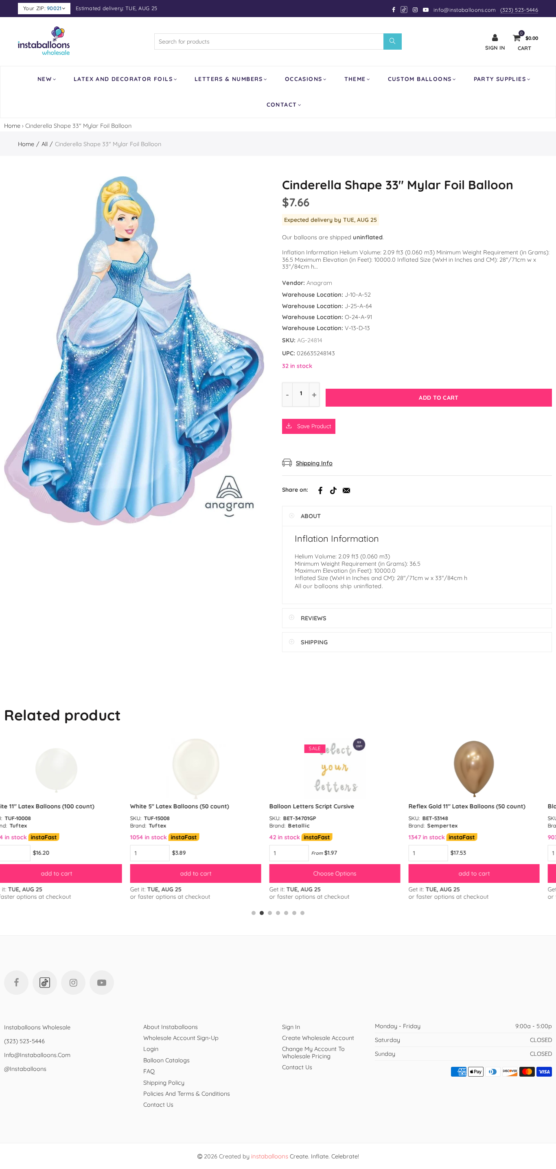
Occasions (303, 79)
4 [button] (278, 913)
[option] (69, 819)
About (311, 516)
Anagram (319, 283)
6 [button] (294, 913)
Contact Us (158, 1104)
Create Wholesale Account (318, 1038)
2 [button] (262, 913)
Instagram (73, 982)
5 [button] (286, 913)
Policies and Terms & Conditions (186, 1093)
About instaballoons (170, 1027)
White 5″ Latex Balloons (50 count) (53, 806)
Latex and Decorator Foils (123, 79)
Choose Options (208, 873)
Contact (282, 104)
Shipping (314, 642)
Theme (355, 79)
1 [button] (254, 913)
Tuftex (31, 825)
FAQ (149, 1071)
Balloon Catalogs (166, 1060)
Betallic (173, 825)
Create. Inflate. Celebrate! (305, 1156)
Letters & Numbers (229, 79)
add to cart (69, 873)
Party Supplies (500, 79)
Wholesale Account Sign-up (181, 1038)
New (44, 79)
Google (404, 9)
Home (12, 125)
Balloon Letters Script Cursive (185, 806)
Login (150, 1049)
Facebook (320, 490)
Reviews (313, 618)
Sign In (291, 1027)
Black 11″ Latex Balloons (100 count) (473, 806)
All (45, 143)
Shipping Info (314, 463)
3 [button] (270, 913)
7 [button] (302, 913)
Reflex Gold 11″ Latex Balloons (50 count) (340, 806)
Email (346, 490)
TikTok (333, 490)
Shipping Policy (163, 1082)
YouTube (102, 982)
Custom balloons (420, 79)
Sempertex (316, 825)
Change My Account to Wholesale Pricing (313, 1052)
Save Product (313, 426)
